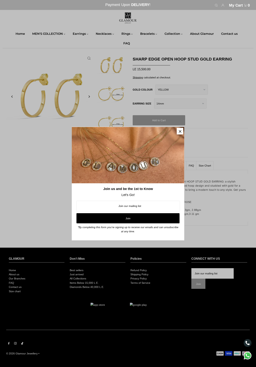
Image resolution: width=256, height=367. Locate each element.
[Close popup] (180, 131)
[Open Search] (216, 5)
